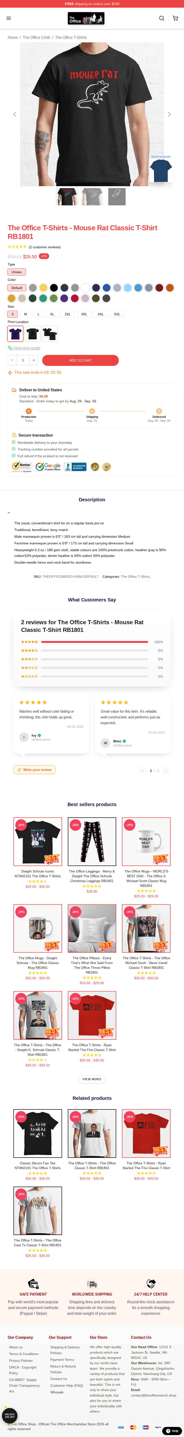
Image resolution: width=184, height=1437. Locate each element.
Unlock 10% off (10, 1415)
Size (11, 306)
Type (11, 264)
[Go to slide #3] (116, 196)
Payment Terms (62, 1360)
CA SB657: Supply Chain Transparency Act (24, 1385)
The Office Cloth (36, 37)
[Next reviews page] (166, 770)
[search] (162, 18)
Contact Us (58, 1379)
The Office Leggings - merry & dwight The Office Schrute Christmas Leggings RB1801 (92, 876)
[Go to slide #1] (67, 196)
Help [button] (175, 1431)
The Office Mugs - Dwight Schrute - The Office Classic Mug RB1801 (38, 963)
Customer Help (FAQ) (66, 1385)
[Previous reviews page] (142, 770)
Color (12, 280)
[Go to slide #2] (92, 196)
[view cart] (175, 18)
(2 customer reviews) (45, 247)
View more (92, 1079)
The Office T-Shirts (71, 37)
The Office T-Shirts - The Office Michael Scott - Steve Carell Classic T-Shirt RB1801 (146, 963)
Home (13, 37)
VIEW (38, 861)
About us (16, 1347)
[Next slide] (169, 114)
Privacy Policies (21, 1360)
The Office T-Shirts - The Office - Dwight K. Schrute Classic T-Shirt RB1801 (37, 1049)
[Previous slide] (15, 114)
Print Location (18, 322)
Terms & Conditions (24, 1354)
